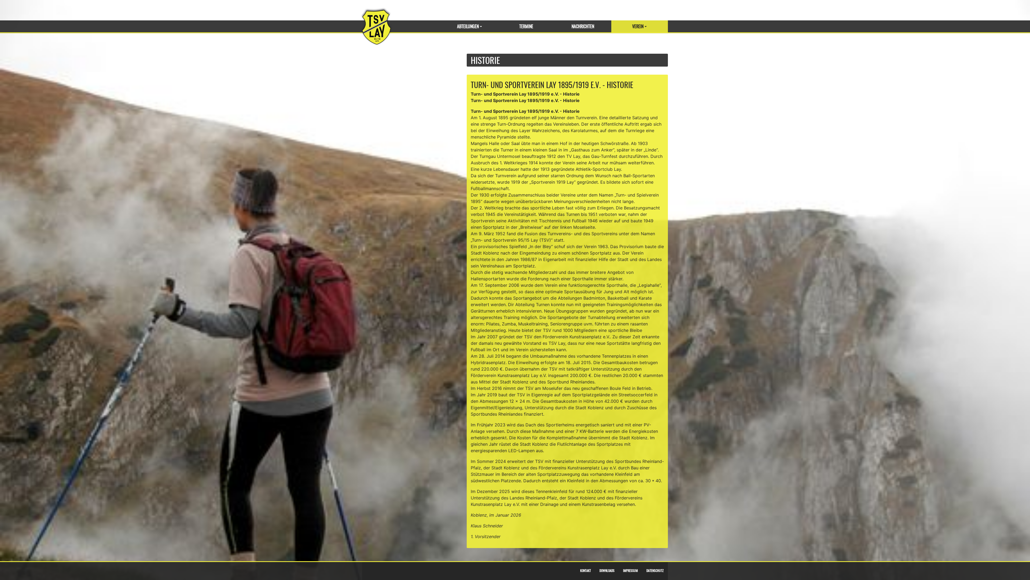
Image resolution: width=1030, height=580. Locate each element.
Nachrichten (583, 26)
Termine (526, 26)
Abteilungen (468, 26)
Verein (637, 26)
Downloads (607, 570)
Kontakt (585, 570)
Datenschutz (655, 570)
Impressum (630, 570)
